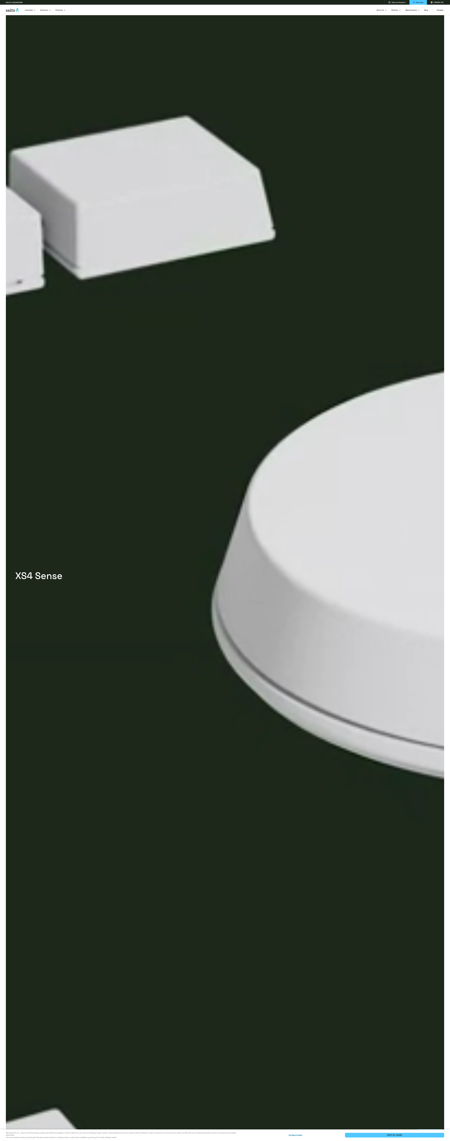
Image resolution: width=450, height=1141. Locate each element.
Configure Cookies (295, 1135)
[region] (225, 1135)
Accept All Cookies (394, 1135)
